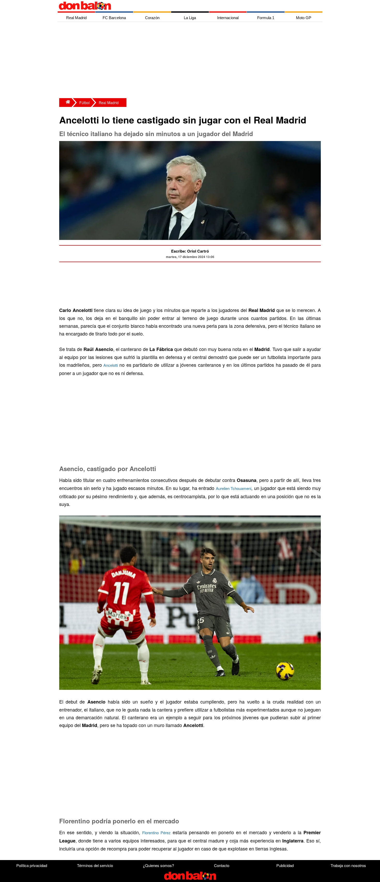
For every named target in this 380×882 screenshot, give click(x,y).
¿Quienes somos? (158, 865)
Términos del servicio (95, 865)
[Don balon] (184, 6)
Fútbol (84, 102)
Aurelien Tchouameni (234, 488)
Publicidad (285, 865)
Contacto (221, 865)
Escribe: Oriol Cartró (190, 251)
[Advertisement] (191, 61)
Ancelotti (110, 365)
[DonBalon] (65, 102)
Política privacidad (31, 865)
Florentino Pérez (156, 832)
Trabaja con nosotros (348, 865)
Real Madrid (109, 102)
